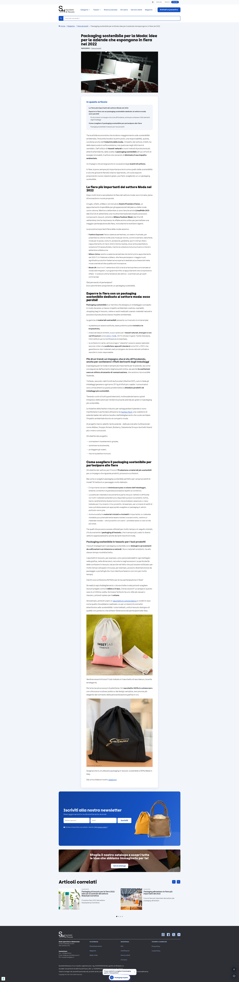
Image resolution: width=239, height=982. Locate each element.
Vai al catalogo (119, 866)
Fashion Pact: (127, 412)
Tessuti (96, 10)
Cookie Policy (156, 951)
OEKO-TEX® (111, 336)
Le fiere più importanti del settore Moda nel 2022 (108, 108)
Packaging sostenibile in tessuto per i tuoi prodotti (107, 127)
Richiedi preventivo (96, 946)
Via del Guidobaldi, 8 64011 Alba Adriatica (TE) (66, 944)
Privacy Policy (156, 946)
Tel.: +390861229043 (65, 953)
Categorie (84, 10)
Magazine (148, 10)
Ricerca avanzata (110, 10)
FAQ (122, 946)
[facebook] (168, 934)
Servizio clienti (136, 10)
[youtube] (178, 934)
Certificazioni (125, 951)
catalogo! (112, 779)
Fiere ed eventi (82, 26)
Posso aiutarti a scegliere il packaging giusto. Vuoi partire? (117, 972)
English (159, 2)
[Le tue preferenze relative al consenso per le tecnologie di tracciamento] (3, 978)
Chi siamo (124, 10)
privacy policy (102, 827)
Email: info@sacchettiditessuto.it (69, 955)
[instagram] (163, 934)
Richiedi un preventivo (169, 10)
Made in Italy (94, 955)
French (167, 2)
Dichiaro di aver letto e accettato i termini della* (86, 827)
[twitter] (173, 934)
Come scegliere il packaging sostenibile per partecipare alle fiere (115, 123)
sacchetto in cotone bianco (125, 601)
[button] (178, 882)
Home (62, 26)
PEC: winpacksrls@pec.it (66, 957)
